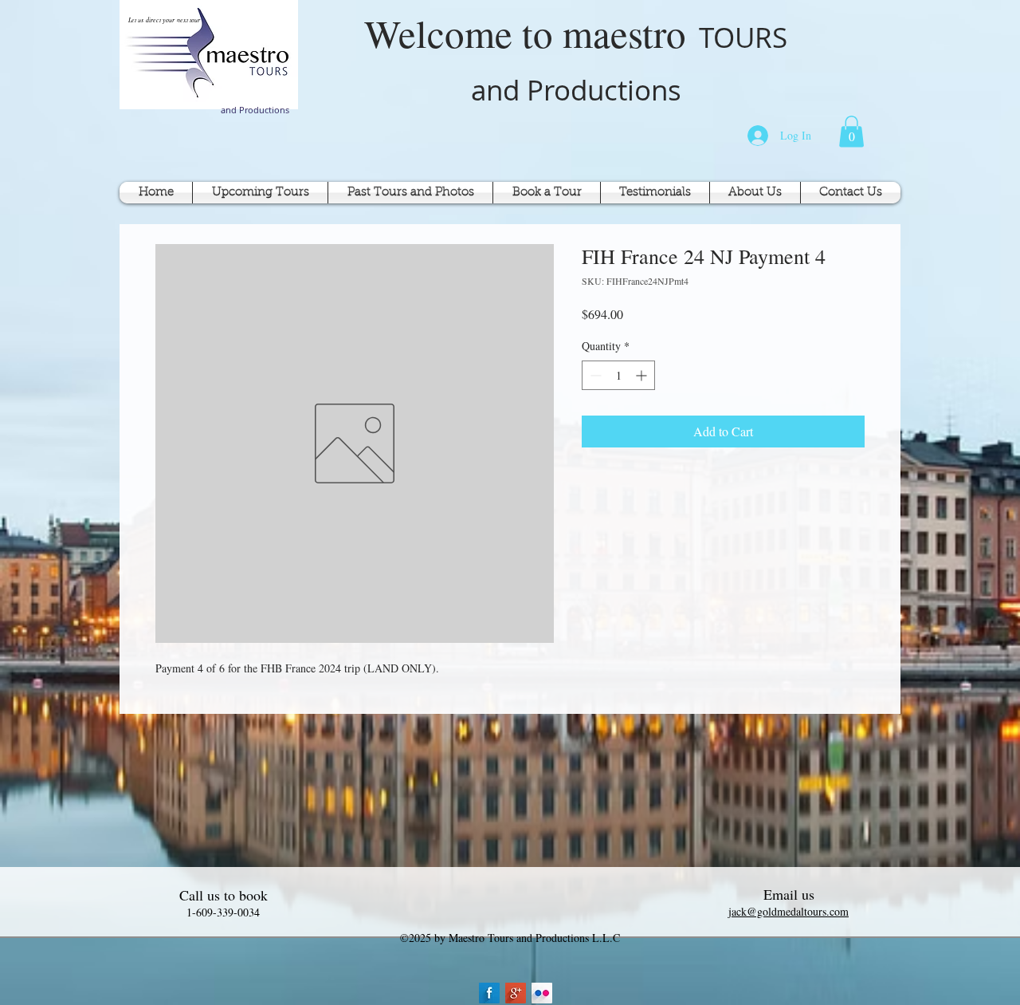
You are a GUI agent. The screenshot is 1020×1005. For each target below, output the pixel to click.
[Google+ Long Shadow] (515, 993)
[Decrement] (594, 375)
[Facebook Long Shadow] (489, 993)
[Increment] (643, 375)
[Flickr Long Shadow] (542, 993)
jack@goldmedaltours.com (788, 911)
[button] (851, 131)
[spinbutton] (618, 375)
